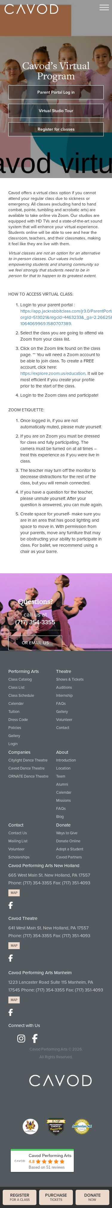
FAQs (61, 703)
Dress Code (18, 719)
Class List (16, 687)
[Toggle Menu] (104, 7)
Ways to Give (66, 833)
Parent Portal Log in (56, 92)
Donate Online (68, 841)
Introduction (66, 760)
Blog (60, 816)
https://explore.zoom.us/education (52, 373)
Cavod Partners (69, 857)
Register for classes (56, 129)
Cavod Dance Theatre (26, 768)
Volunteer (64, 719)
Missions (63, 800)
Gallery (14, 735)
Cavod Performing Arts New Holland (43, 865)
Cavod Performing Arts (48, 1049)
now (92, 1197)
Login (13, 744)
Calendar (16, 703)
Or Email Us (35, 642)
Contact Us (17, 833)
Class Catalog (20, 679)
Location (63, 768)
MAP (14, 893)
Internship (64, 695)
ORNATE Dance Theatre (28, 776)
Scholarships (19, 857)
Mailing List (17, 841)
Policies (14, 727)
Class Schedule (21, 695)
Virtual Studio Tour (56, 110)
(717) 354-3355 (35, 622)
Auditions (64, 687)
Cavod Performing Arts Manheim (40, 972)
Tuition (13, 711)
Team (60, 776)
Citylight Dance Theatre (27, 760)
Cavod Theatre (22, 918)
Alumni (62, 784)
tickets (56, 1197)
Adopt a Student (69, 849)
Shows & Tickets (70, 679)
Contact (62, 727)
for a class (20, 1197)
